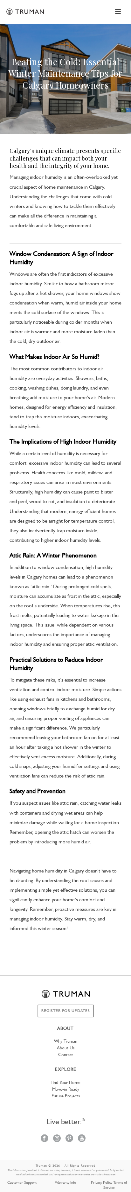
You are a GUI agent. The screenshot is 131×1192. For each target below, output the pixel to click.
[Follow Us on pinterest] (69, 1138)
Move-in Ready (65, 1089)
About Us (65, 1048)
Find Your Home (65, 1082)
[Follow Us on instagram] (57, 1138)
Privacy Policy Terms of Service (109, 1185)
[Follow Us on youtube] (82, 1138)
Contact (65, 1055)
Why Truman (65, 1041)
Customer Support (22, 1183)
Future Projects (66, 1096)
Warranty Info (65, 1183)
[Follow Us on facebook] (44, 1138)
